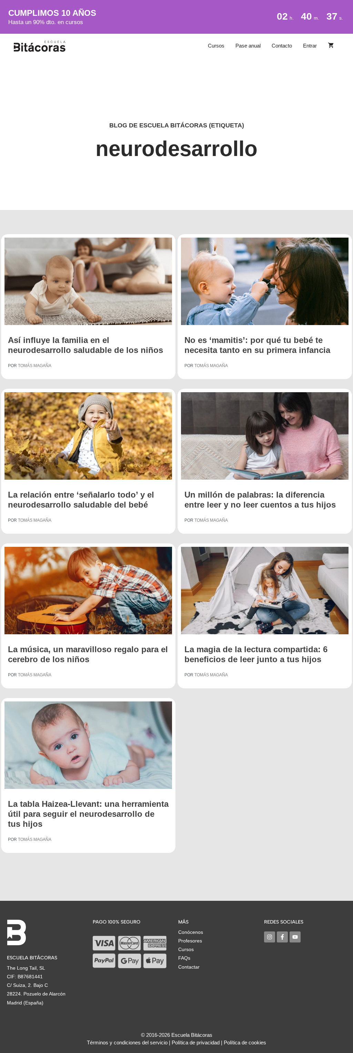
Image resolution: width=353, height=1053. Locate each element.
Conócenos (190, 932)
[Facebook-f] (282, 936)
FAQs (184, 958)
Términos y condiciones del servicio (127, 1042)
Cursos (216, 46)
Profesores (190, 940)
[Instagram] (269, 936)
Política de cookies (245, 1042)
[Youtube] (295, 936)
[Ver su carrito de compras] (330, 46)
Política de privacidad (196, 1042)
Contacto (282, 46)
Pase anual (248, 46)
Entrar (310, 46)
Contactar (189, 967)
